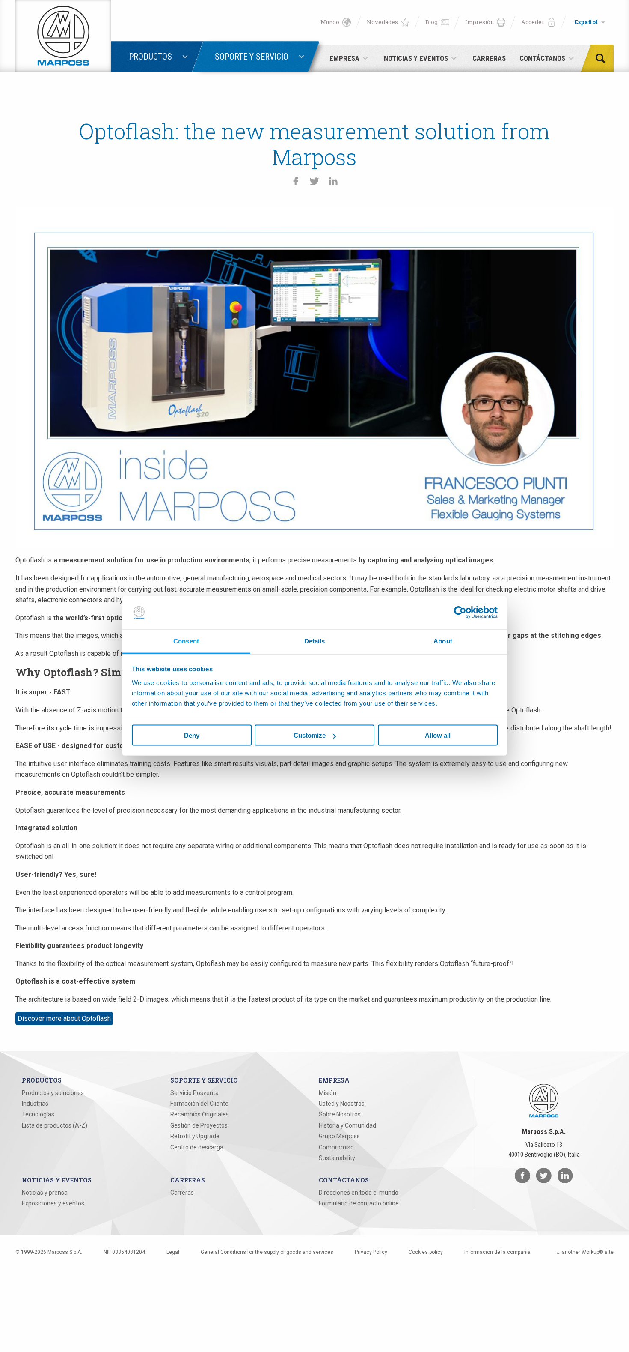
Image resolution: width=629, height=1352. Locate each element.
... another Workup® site (585, 1252)
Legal (172, 1252)
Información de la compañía (497, 1252)
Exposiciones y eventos (53, 1203)
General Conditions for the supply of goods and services (267, 1252)
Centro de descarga (196, 1147)
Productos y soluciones (53, 1092)
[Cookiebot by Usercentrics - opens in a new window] (460, 612)
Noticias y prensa (45, 1192)
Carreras (182, 1192)
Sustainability (337, 1158)
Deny (191, 735)
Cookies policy (426, 1252)
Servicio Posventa (194, 1092)
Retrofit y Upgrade (195, 1136)
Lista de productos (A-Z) (54, 1125)
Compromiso (336, 1147)
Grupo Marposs (339, 1136)
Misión (327, 1092)
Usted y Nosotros (342, 1103)
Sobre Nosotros (340, 1114)
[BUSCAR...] (603, 58)
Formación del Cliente (199, 1103)
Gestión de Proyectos (199, 1125)
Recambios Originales (199, 1114)
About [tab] (442, 640)
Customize (310, 735)
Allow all (438, 735)
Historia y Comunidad (347, 1125)
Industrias (35, 1103)
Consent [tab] (186, 640)
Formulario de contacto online (359, 1203)
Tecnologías (38, 1114)
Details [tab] (314, 640)
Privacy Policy (371, 1252)
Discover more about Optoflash (64, 1018)
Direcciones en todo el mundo (358, 1192)
